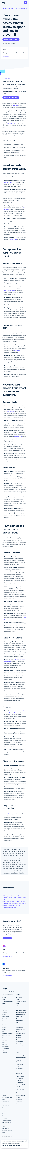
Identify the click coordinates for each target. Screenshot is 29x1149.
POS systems (18, 436)
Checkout (5, 1008)
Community (5, 1101)
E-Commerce (19, 1006)
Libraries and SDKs (21, 1084)
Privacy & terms (6, 1108)
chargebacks (11, 411)
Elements (5, 1019)
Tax (3, 1050)
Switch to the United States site (11, 1145)
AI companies (19, 1027)
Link (3, 1031)
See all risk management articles (11, 890)
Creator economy (20, 1029)
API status (18, 1080)
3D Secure (17, 350)
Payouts (4, 1040)
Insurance (18, 1037)
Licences (4, 1116)
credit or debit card (9, 182)
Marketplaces (19, 1016)
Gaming (18, 1031)
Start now (6, 938)
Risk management (21, 8)
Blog (3, 1099)
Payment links (6, 1035)
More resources (7, 8)
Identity (4, 1025)
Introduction (6, 78)
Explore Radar (6, 956)
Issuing (4, 1029)
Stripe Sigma (5, 1048)
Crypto (4, 1014)
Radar (4, 1042)
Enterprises (19, 997)
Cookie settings (6, 1120)
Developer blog (20, 1089)
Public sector (19, 1050)
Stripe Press (19, 1101)
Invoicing (4, 1027)
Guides (4, 1095)
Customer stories (7, 1097)
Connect (4, 1012)
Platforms (18, 1023)
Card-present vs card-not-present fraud (13, 84)
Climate (4, 1010)
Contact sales (17, 938)
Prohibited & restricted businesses (5, 1111)
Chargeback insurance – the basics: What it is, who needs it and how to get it (15, 897)
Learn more (6, 56)
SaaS (17, 1025)
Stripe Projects (20, 1087)
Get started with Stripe (10, 39)
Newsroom (19, 1099)
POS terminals (13, 239)
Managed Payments (7, 1033)
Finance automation (21, 1010)
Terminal (4, 1052)
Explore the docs (7, 975)
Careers (18, 1097)
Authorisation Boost (7, 1001)
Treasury (4, 1055)
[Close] (26, 1141)
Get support (5, 1128)
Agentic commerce (21, 1001)
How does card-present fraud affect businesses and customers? (12, 87)
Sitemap (4, 1118)
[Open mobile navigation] (25, 2)
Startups (18, 999)
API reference (19, 1078)
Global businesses (21, 1012)
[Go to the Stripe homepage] (4, 989)
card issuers (7, 477)
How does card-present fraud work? (12, 81)
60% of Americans (12, 124)
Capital (4, 1006)
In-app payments (20, 1014)
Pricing (4, 997)
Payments (5, 1038)
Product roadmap (20, 1095)
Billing (3, 1003)
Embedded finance (21, 1008)
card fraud (15, 105)
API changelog (19, 1082)
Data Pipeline (6, 1016)
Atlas (3, 999)
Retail (17, 1052)
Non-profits (19, 1043)
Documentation (20, 1076)
